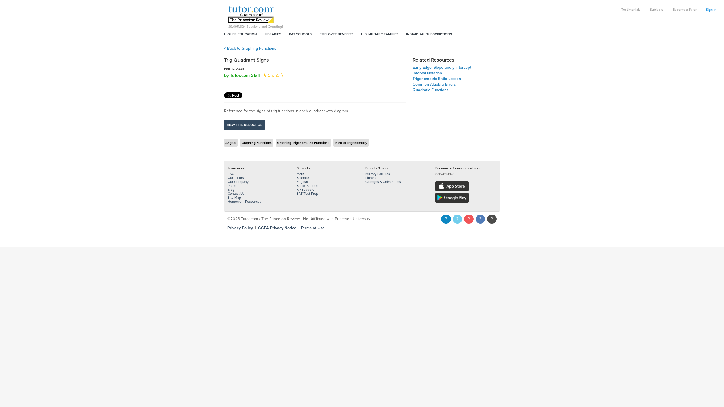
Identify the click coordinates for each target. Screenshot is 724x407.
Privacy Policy (240, 228)
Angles (230, 143)
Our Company (238, 182)
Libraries (273, 34)
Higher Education (240, 34)
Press (232, 186)
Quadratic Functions (431, 90)
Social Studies (307, 186)
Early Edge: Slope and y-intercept (442, 67)
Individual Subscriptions (429, 34)
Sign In (711, 10)
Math (300, 174)
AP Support (305, 190)
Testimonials (631, 10)
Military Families (377, 174)
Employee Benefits (336, 34)
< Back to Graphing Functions (250, 48)
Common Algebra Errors (434, 84)
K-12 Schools (300, 34)
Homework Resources (244, 202)
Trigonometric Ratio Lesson (437, 78)
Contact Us (236, 194)
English (302, 182)
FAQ (231, 174)
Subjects (656, 10)
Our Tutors (236, 178)
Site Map (234, 198)
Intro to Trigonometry (351, 143)
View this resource (244, 125)
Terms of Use (313, 228)
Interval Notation (427, 73)
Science (303, 178)
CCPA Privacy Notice (277, 228)
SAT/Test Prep (307, 194)
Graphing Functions (257, 143)
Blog (231, 190)
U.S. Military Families (379, 34)
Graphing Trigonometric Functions (303, 143)
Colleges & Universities (383, 182)
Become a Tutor (685, 10)
